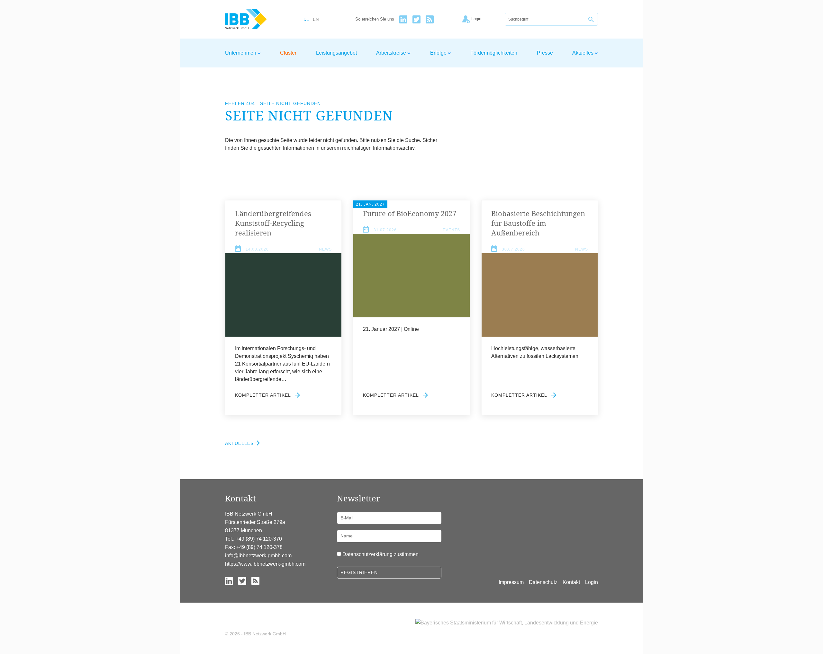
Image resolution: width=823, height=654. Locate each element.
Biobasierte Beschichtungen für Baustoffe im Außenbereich (538, 222)
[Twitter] (416, 19)
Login (591, 582)
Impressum (511, 582)
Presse (545, 53)
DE (306, 20)
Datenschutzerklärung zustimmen (380, 554)
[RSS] (430, 19)
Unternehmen (241, 53)
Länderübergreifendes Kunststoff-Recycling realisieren (273, 222)
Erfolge (439, 53)
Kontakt (571, 582)
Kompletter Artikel (263, 395)
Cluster (288, 53)
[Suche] (591, 19)
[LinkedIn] (403, 19)
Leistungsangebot (336, 53)
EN (316, 20)
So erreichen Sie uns (374, 19)
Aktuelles (583, 53)
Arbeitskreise (391, 53)
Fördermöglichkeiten (493, 53)
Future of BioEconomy (409, 213)
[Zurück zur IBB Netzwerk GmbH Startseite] (257, 19)
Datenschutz (543, 582)
